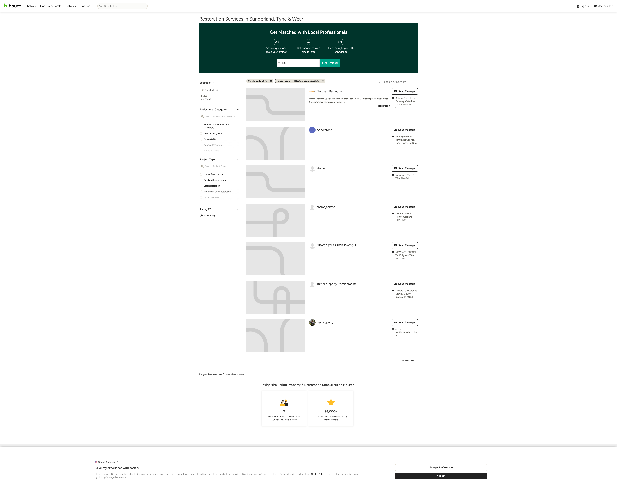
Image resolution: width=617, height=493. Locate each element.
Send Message (406, 91)
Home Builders (211, 150)
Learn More (238, 374)
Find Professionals (50, 6)
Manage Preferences (441, 467)
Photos (30, 6)
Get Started (330, 63)
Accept (441, 475)
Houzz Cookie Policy (314, 474)
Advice (86, 6)
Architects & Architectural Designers (217, 126)
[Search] (100, 6)
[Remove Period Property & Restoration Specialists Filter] (322, 81)
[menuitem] (31, 6)
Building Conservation (215, 180)
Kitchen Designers (213, 145)
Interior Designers (213, 133)
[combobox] (122, 6)
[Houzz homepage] (12, 5)
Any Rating (209, 215)
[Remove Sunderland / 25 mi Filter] (270, 81)
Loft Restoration (212, 185)
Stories (71, 6)
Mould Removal (211, 197)
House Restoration (213, 174)
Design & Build (211, 139)
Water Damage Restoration (217, 191)
